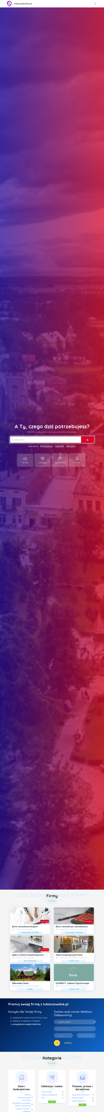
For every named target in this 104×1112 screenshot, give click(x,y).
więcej (52, 1102)
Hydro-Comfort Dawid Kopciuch (28, 955)
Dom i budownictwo (21, 1088)
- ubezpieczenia (77, 1098)
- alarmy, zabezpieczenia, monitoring (24, 1097)
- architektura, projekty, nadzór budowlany (21, 1104)
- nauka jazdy (46, 1092)
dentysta (71, 446)
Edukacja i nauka (52, 1086)
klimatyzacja (47, 446)
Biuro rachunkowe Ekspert (25, 926)
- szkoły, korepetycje (48, 1095)
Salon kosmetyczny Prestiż (69, 955)
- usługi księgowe (78, 1101)
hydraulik (59, 446)
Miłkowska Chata (20, 983)
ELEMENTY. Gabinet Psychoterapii (72, 983)
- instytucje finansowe (80, 1095)
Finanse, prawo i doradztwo (82, 1088)
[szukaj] (87, 439)
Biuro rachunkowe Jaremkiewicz (72, 926)
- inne (42, 1098)
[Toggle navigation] (95, 3)
